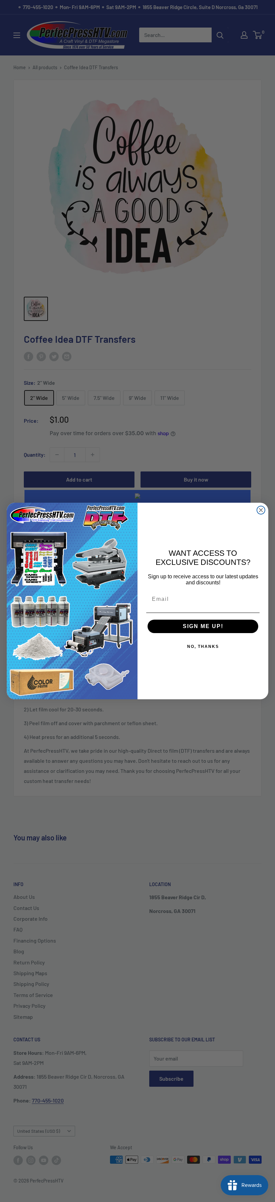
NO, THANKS (203, 646)
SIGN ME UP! (203, 626)
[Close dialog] (261, 510)
